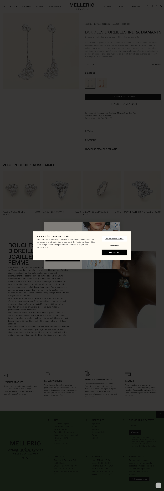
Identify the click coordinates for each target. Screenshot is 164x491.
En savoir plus (42, 248)
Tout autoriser (114, 252)
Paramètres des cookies (114, 239)
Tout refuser (114, 245)
